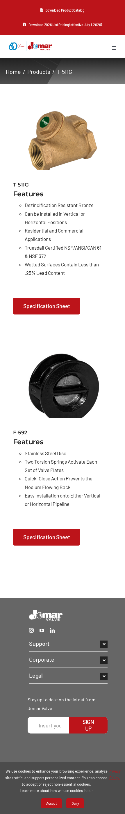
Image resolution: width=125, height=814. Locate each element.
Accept (51, 803)
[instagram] (31, 630)
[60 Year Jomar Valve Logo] (30, 44)
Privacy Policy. (114, 774)
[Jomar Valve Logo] (46, 612)
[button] (68, 643)
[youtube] (42, 630)
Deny (75, 803)
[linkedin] (52, 630)
